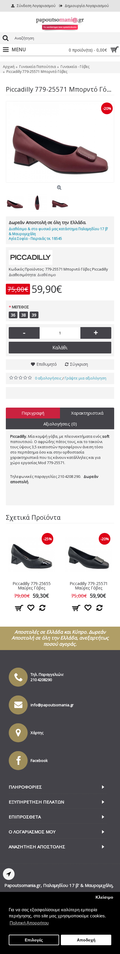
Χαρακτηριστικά (87, 413)
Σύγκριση (79, 364)
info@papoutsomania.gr (52, 704)
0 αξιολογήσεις (48, 378)
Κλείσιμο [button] (104, 897)
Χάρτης (37, 732)
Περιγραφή (33, 413)
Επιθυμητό (46, 364)
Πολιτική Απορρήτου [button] (29, 922)
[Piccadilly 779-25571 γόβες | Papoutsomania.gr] (60, 142)
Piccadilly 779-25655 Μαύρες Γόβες (32, 586)
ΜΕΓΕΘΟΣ (20, 307)
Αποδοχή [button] (86, 940)
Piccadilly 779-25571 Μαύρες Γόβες (89, 586)
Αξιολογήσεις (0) (60, 424)
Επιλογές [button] (34, 940)
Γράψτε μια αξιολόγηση (85, 378)
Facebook (39, 760)
